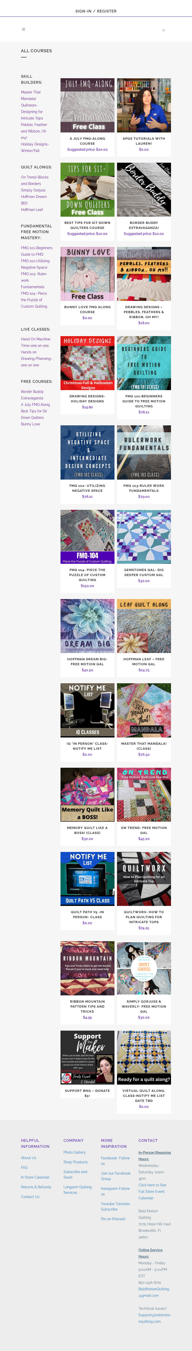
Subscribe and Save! (75, 1174)
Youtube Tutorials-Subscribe (116, 1206)
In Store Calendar (35, 1177)
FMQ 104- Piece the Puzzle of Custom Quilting (34, 299)
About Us (28, 1158)
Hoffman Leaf (32, 210)
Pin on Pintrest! (113, 1219)
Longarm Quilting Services (78, 1190)
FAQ (24, 1168)
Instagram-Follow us (115, 1191)
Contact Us (30, 1197)
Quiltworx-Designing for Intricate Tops (32, 111)
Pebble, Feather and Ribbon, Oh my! (34, 131)
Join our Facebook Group (115, 1176)
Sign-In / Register (96, 11)
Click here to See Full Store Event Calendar (152, 1191)
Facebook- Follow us (115, 1161)
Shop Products (76, 1162)
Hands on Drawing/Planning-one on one (36, 358)
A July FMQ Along (35, 405)
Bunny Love (30, 424)
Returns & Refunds (36, 1187)
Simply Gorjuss (33, 190)
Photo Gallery (75, 1152)
